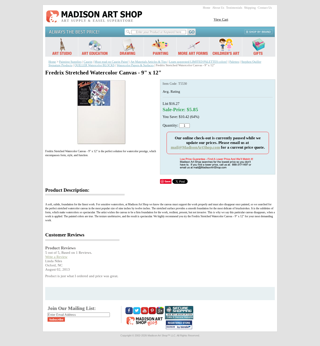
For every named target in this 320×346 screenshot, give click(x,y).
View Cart (221, 19)
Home (206, 7)
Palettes (234, 61)
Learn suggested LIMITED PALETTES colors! (198, 61)
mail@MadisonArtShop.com (195, 147)
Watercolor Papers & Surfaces (135, 65)
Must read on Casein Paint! (111, 61)
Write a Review (56, 257)
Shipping (250, 7)
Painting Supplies (70, 61)
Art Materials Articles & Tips (148, 61)
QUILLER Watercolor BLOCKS (94, 65)
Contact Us (265, 7)
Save (168, 181)
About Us (218, 7)
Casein (88, 61)
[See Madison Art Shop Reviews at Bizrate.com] (179, 324)
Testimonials (234, 7)
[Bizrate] (186, 327)
